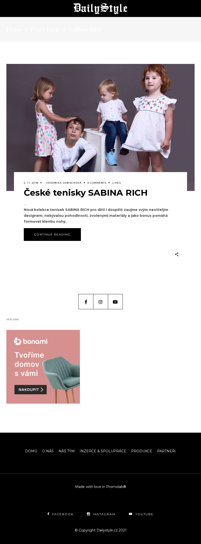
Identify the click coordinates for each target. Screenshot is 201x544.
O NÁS (48, 451)
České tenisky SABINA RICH (86, 192)
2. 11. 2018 (31, 182)
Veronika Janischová (64, 182)
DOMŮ (31, 451)
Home (14, 29)
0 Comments (97, 182)
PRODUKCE (141, 451)
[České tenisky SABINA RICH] (100, 127)
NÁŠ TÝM (67, 451)
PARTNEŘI (166, 451)
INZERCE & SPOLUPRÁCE (103, 451)
